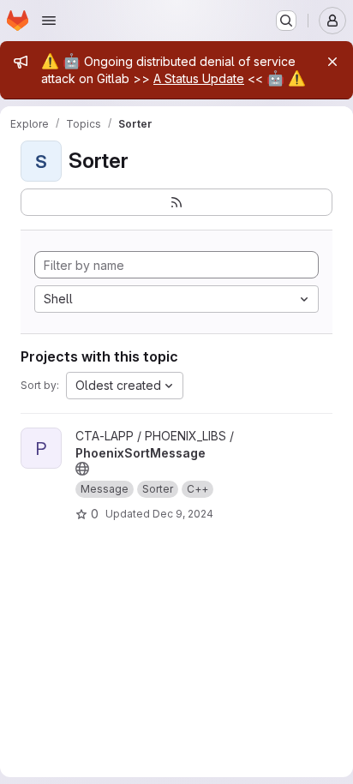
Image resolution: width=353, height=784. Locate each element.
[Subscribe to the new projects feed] (176, 202)
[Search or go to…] (286, 20)
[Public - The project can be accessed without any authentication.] (82, 469)
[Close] (332, 61)
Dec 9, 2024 (183, 513)
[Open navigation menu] (49, 20)
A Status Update (198, 78)
